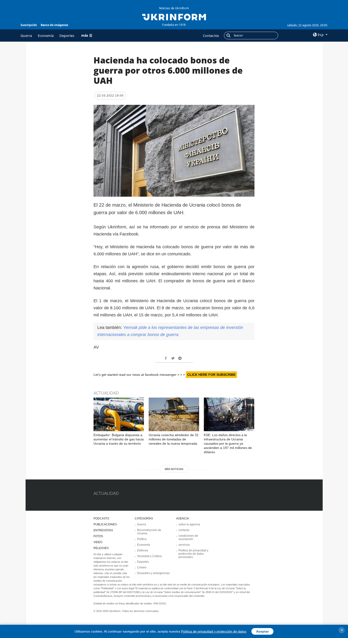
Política (142, 539)
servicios (184, 544)
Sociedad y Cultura (149, 556)
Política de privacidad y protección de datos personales (193, 554)
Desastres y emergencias (153, 573)
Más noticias (174, 469)
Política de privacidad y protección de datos (213, 631)
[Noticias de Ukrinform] (174, 16)
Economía (46, 35)
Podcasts (101, 518)
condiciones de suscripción (188, 537)
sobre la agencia (189, 524)
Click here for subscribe (211, 375)
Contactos (211, 35)
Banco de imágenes (54, 25)
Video (98, 542)
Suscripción (29, 25)
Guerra (26, 35)
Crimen (142, 567)
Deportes (66, 35)
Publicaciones (105, 524)
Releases (101, 548)
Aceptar (262, 631)
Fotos (98, 536)
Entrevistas (103, 530)
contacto (183, 530)
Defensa (142, 550)
